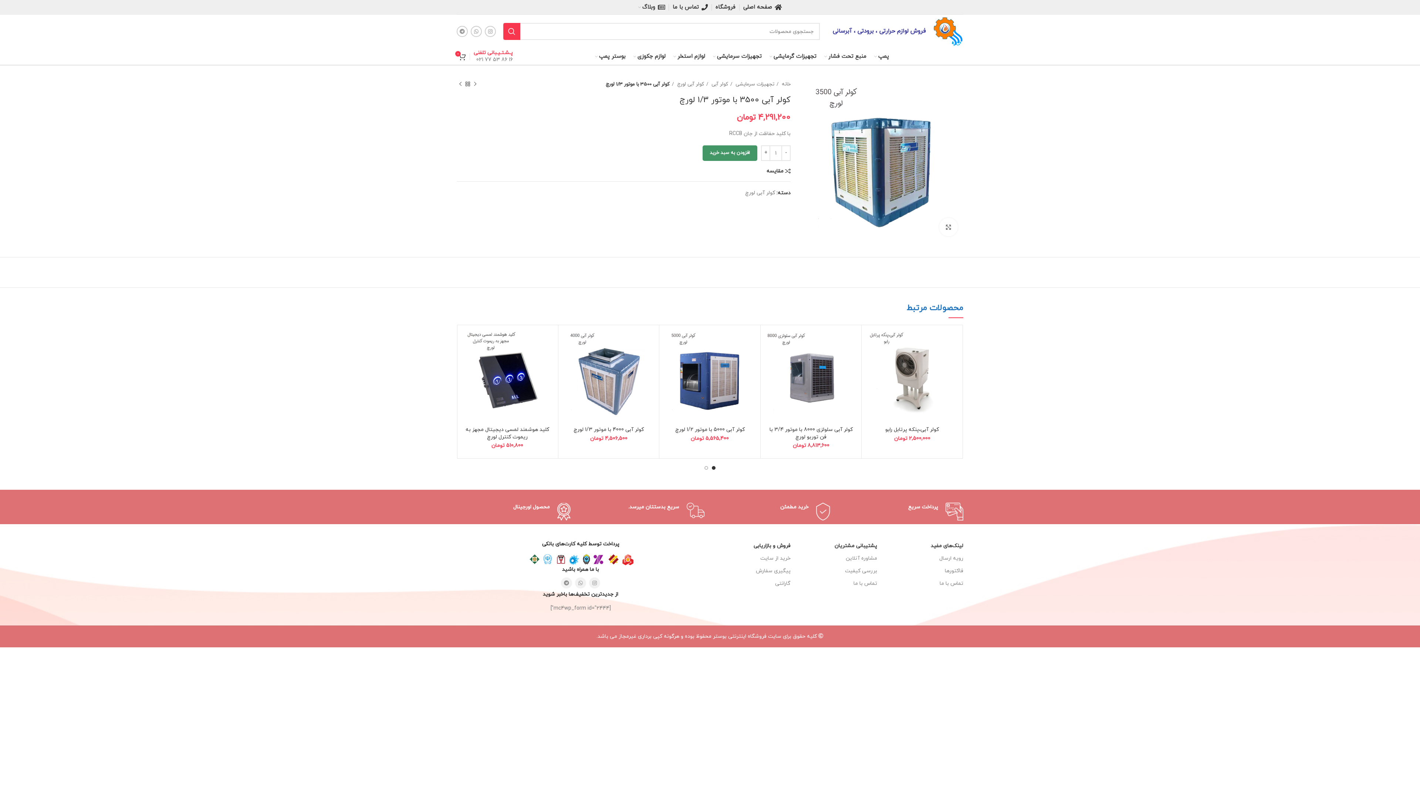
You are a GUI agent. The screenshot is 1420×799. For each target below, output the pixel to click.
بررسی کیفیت (861, 570)
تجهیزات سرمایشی (754, 84)
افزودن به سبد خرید (730, 152)
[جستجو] (511, 31)
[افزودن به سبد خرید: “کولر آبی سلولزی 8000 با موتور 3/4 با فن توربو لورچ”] (770, 341)
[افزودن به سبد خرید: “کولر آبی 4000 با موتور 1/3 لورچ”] (567, 341)
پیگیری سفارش (773, 570)
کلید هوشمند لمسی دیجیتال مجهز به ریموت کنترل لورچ (507, 433)
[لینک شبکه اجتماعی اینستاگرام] (490, 31)
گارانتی (783, 583)
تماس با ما (865, 583)
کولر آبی (719, 84)
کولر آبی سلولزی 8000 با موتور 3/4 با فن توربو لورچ (811, 433)
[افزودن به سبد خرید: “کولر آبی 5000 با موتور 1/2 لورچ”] (668, 341)
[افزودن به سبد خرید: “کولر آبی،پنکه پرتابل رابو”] (871, 341)
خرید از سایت (775, 558)
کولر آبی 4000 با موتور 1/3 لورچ (609, 429)
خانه (785, 84)
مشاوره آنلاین (861, 558)
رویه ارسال (951, 558)
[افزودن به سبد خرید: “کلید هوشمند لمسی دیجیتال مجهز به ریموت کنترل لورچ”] (466, 341)
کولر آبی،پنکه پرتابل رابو (912, 429)
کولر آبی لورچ (690, 84)
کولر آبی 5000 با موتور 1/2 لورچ (710, 429)
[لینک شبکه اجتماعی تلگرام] (462, 31)
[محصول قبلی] (475, 84)
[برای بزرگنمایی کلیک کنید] (948, 227)
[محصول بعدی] (460, 84)
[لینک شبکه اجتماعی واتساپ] (476, 31)
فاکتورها (954, 570)
